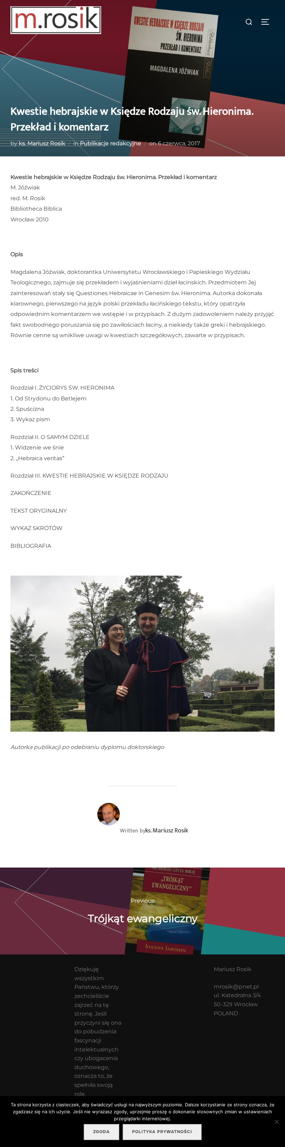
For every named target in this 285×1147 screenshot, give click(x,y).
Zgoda (101, 1131)
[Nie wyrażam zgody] (276, 1121)
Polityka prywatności (162, 1131)
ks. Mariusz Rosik (42, 143)
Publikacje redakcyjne (110, 143)
